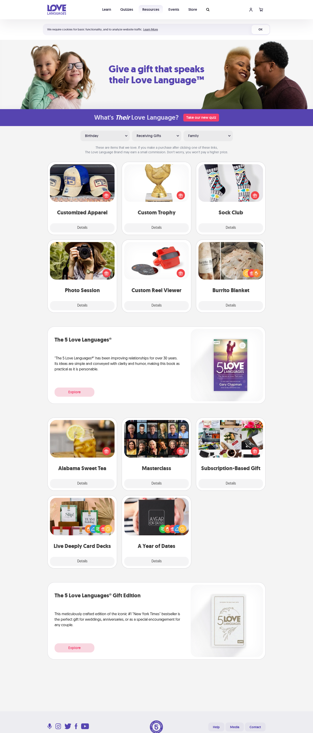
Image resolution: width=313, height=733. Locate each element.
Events (173, 9)
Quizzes (126, 9)
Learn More (150, 29)
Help (216, 727)
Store (192, 9)
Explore (74, 392)
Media (234, 727)
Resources (150, 9)
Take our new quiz (201, 117)
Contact (255, 727)
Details (82, 228)
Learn (106, 9)
